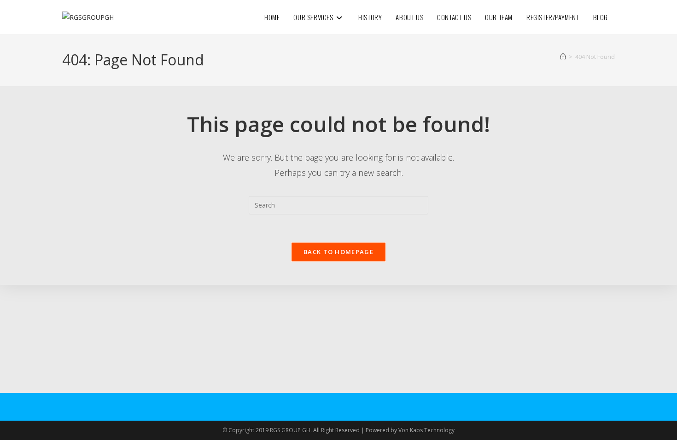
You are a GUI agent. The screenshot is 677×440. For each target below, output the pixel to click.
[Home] (563, 56)
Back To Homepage (338, 252)
